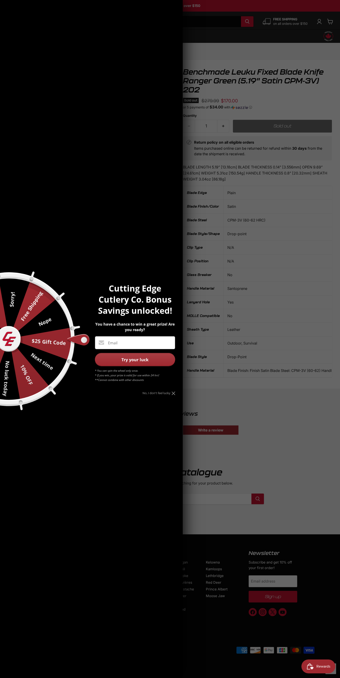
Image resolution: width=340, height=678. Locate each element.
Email (112, 343)
